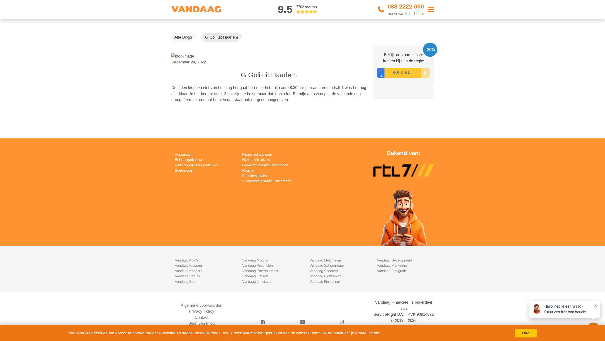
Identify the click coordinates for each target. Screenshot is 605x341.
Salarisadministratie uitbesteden (266, 181)
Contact (201, 317)
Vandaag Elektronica (325, 276)
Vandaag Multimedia (325, 260)
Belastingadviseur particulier (196, 165)
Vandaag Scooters (324, 271)
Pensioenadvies (254, 176)
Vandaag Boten (186, 281)
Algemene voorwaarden (201, 305)
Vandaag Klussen (188, 265)
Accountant (183, 154)
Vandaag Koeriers (188, 271)
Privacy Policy (201, 311)
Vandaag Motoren (255, 260)
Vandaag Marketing (392, 265)
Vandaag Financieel (325, 281)
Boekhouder (184, 170)
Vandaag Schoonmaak (327, 265)
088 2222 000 (406, 6)
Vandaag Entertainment (260, 271)
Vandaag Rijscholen (257, 265)
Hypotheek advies (256, 160)
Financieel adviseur (257, 154)
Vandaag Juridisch (256, 281)
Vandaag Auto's (187, 260)
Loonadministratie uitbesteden (265, 165)
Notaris (247, 170)
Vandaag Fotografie (392, 271)
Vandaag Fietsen (255, 276)
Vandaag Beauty (187, 276)
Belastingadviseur (188, 160)
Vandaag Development (394, 260)
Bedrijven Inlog (201, 323)
